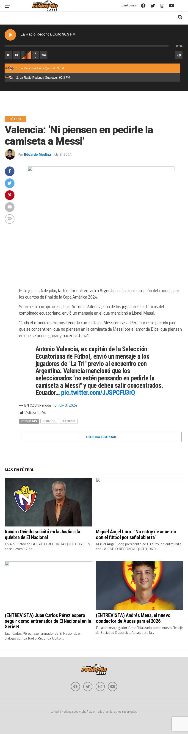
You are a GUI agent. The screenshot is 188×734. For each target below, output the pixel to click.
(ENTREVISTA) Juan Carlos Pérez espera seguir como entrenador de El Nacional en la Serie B (48, 620)
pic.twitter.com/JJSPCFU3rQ (98, 392)
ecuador (49, 421)
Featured (68, 421)
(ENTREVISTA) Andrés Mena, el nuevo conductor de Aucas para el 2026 (133, 618)
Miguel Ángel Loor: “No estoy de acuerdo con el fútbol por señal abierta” (136, 534)
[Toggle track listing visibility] (178, 55)
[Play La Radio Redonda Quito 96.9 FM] (10, 35)
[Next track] (16, 55)
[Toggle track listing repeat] (43, 55)
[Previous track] (8, 55)
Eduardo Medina (37, 154)
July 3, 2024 (67, 405)
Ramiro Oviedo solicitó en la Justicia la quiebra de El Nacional (42, 534)
